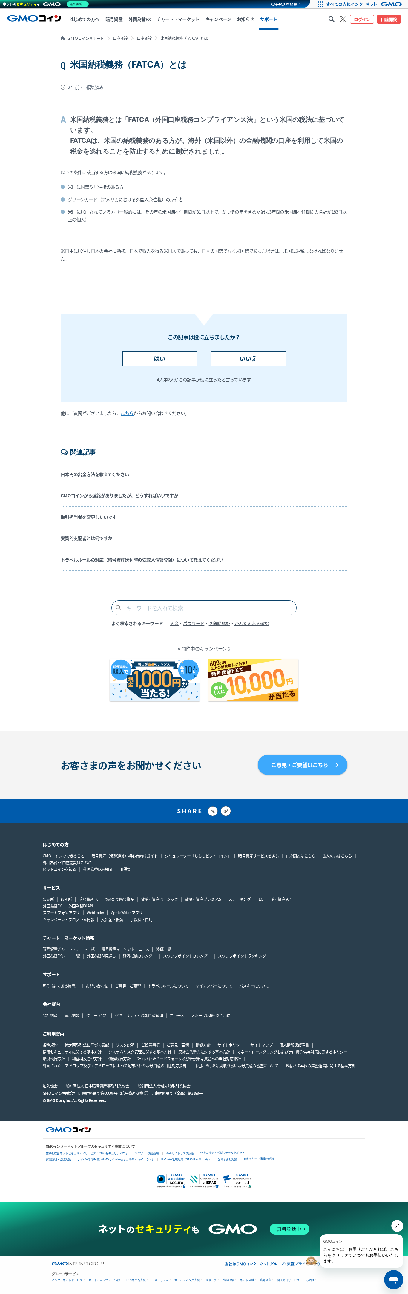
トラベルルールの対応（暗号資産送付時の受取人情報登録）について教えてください (142, 559)
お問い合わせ (97, 985)
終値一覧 (163, 949)
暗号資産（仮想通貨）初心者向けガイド (124, 855)
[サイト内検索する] (331, 19)
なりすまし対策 (227, 1159)
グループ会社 (97, 1015)
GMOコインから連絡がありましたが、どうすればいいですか (119, 495)
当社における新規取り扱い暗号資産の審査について (235, 1065)
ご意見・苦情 (178, 1045)
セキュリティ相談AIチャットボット (222, 1152)
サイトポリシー (230, 1045)
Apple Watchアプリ (127, 912)
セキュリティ (160, 1280)
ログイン (362, 19)
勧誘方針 (203, 1045)
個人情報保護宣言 (294, 1045)
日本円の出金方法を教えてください (95, 474)
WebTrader (95, 912)
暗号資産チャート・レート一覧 (68, 949)
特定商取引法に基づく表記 (87, 1045)
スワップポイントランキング (242, 956)
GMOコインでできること (63, 855)
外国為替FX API (80, 906)
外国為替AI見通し (101, 956)
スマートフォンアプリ (61, 912)
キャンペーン (218, 19)
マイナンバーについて (213, 985)
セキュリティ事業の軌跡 (258, 1158)
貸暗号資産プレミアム (203, 899)
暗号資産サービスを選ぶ (258, 855)
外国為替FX (52, 906)
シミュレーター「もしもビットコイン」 (198, 855)
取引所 (66, 899)
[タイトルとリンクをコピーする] (226, 811)
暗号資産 (265, 1280)
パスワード (193, 623)
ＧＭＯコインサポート (85, 38)
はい (159, 358)
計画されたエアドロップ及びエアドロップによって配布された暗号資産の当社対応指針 (114, 1065)
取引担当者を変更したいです (88, 517)
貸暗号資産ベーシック (159, 899)
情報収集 (228, 1280)
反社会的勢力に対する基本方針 (204, 1051)
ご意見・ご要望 (128, 985)
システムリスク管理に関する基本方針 (139, 1051)
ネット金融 (247, 1280)
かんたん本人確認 (251, 623)
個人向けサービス (288, 1280)
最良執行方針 (54, 1058)
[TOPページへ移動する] (34, 19)
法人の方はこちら (337, 855)
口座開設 (389, 19)
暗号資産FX (88, 899)
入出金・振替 (112, 919)
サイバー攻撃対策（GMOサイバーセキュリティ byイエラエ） (115, 1159)
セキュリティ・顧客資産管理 (139, 1015)
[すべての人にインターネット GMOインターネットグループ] (366, 4)
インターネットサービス (67, 1280)
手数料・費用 (141, 919)
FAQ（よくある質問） (61, 985)
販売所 (48, 899)
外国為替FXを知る (98, 869)
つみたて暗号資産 (119, 899)
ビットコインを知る (59, 869)
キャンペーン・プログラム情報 (68, 919)
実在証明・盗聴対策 (58, 1159)
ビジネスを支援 (136, 1280)
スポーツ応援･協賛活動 (210, 1015)
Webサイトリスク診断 (180, 1153)
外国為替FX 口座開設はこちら (67, 862)
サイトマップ (261, 1045)
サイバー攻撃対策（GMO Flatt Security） (186, 1159)
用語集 (125, 869)
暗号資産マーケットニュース (125, 949)
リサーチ (211, 1280)
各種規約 (50, 1045)
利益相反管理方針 (87, 1058)
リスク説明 (125, 1045)
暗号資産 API (281, 899)
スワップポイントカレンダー (187, 956)
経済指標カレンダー (139, 956)
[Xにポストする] (213, 811)
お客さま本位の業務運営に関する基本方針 (320, 1065)
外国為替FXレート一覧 (61, 956)
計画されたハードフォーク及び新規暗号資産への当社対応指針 (189, 1058)
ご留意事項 (150, 1045)
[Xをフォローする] (343, 19)
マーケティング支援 (187, 1280)
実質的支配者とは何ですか (86, 538)
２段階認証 (219, 623)
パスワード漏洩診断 (146, 1153)
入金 (174, 623)
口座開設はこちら (300, 855)
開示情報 (72, 1015)
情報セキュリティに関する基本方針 (72, 1051)
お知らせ (245, 19)
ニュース (177, 1015)
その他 (309, 1280)
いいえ (248, 358)
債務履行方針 (119, 1058)
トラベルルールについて (168, 985)
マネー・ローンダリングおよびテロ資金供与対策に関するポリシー (292, 1051)
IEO (260, 899)
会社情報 (50, 1015)
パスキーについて (254, 985)
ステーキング (239, 899)
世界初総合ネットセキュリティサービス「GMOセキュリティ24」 (87, 1153)
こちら (127, 413)
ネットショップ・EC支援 (104, 1280)
